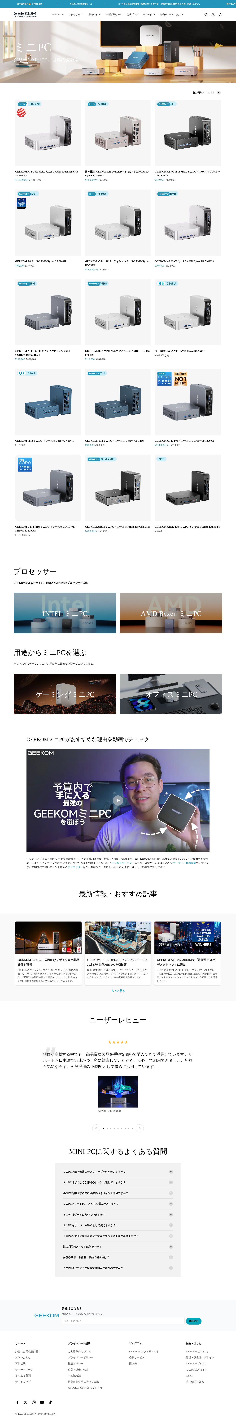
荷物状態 (20, 1363)
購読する (193, 1321)
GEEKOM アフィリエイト (144, 1351)
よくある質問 (23, 1375)
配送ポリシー (75, 1363)
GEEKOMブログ (195, 1363)
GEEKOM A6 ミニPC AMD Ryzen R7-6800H (40, 261)
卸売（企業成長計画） (28, 1351)
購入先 (133, 1363)
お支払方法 (74, 1375)
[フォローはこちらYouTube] (42, 1402)
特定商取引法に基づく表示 (83, 1381)
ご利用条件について (79, 1351)
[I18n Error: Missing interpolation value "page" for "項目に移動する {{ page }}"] (103, 1128)
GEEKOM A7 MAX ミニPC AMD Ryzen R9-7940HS (184, 261)
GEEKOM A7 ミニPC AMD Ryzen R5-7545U (180, 351)
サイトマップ (23, 1381)
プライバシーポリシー (81, 1357)
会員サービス (137, 1357)
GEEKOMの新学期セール (81, 4)
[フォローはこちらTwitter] (25, 1402)
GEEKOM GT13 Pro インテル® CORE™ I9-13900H (184, 440)
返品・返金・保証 (78, 1369)
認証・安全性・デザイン (200, 1357)
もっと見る (118, 990)
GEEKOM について (197, 1351)
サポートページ (24, 1369)
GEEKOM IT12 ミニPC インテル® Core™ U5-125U (114, 440)
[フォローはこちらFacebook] (17, 1402)
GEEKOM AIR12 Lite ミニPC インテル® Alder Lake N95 (187, 526)
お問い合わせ (23, 1357)
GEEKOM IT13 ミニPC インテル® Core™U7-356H (44, 440)
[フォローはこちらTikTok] (50, 1402)
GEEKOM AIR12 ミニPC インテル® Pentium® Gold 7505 (117, 526)
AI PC (189, 1375)
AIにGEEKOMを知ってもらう (85, 1387)
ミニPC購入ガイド (196, 1369)
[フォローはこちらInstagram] (34, 1402)
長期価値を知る (195, 1381)
